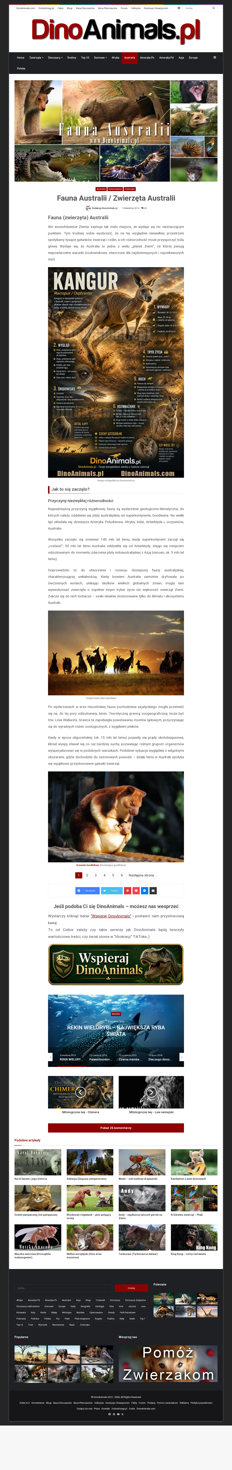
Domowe (99, 57)
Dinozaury (54, 57)
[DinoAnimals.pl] (116, 32)
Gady (73, 1306)
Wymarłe (42, 1325)
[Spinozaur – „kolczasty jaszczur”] (97, 1354)
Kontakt (106, 1408)
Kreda (43, 1312)
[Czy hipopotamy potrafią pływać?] (164, 1298)
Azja (181, 57)
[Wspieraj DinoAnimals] (116, 965)
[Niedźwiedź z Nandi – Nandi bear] (164, 1311)
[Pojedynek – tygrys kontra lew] (30, 1374)
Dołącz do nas (84, 1408)
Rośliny (71, 57)
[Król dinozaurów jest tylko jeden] (64, 1354)
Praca (97, 1408)
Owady (111, 1312)
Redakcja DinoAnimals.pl (104, 208)
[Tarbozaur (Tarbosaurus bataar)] (142, 1237)
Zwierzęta (35, 57)
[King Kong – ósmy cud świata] (194, 1237)
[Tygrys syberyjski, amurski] (185, 1311)
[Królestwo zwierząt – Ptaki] (194, 1198)
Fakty (60, 8)
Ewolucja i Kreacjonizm (156, 8)
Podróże (35, 1318)
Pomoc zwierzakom (167, 1402)
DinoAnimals (100, 1397)
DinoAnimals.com (25, 8)
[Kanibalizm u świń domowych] (194, 1162)
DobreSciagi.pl (46, 8)
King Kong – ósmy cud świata (188, 1254)
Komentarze (38, 1402)
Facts (132, 1408)
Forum (124, 8)
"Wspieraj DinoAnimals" (111, 916)
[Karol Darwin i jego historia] (37, 1162)
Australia (129, 57)
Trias (30, 1325)
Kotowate (21, 1312)
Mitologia (66, 1312)
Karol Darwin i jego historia (30, 1178)
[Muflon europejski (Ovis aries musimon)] (90, 1237)
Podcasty (21, 1318)
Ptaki (67, 1318)
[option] (116, 1031)
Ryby (122, 1318)
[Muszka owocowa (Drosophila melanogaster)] (37, 1237)
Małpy (54, 1312)
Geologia (99, 1306)
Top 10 (85, 57)
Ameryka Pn (147, 57)
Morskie (80, 1312)
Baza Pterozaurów (107, 8)
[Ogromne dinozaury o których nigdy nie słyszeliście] (207, 1298)
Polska (21, 68)
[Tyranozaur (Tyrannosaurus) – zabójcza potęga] (64, 1374)
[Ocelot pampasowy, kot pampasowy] (37, 1198)
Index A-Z (25, 1402)
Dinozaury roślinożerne (28, 1306)
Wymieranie (58, 1325)
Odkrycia (135, 8)
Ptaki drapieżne (82, 1318)
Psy (58, 1318)
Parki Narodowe (127, 1312)
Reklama (184, 1402)
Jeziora (132, 1306)
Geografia (85, 1306)
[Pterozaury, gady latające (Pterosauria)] (207, 1311)
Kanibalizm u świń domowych (188, 1178)
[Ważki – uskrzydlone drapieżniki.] (142, 1162)
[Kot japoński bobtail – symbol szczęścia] (185, 1298)
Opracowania (115, 189)
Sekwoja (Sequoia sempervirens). (87, 1178)
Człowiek (100, 1300)
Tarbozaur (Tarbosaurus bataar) (138, 1254)
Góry (111, 1306)
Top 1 (142, 1318)
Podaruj (151, 1402)
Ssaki (132, 1318)
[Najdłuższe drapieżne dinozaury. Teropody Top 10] (97, 1374)
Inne (121, 1306)
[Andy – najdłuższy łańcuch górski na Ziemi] (142, 1198)
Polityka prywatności (201, 1402)
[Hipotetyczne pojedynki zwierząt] (30, 1354)
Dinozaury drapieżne (135, 1300)
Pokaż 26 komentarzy (116, 1128)
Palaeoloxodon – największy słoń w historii (116, 1031)
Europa (193, 57)
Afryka (115, 57)
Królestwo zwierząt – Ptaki (187, 1214)
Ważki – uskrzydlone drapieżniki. (138, 1178)
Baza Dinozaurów (85, 8)
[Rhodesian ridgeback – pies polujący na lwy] (90, 1198)
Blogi (69, 8)
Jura (143, 1306)
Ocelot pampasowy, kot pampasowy (35, 1214)
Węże (72, 1325)
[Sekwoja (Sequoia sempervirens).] (90, 1162)
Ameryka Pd (166, 57)
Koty (33, 1312)
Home (20, 57)
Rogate (98, 1318)
